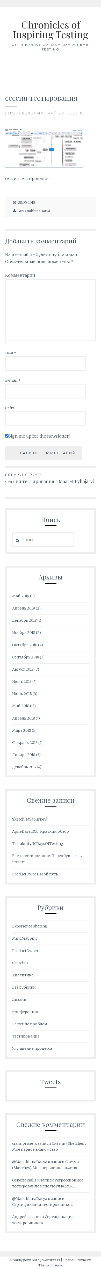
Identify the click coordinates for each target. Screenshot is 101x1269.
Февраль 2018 (25, 742)
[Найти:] (43, 540)
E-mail (13, 380)
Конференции (26, 1012)
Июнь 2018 (22, 693)
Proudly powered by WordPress (35, 1260)
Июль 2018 (22, 681)
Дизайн (19, 999)
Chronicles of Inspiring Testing (50, 29)
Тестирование (26, 1036)
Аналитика (22, 975)
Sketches (20, 963)
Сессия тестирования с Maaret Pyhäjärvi (49, 478)
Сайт (9, 408)
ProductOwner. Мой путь (35, 874)
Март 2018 (21, 730)
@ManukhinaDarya (34, 211)
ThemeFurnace (50, 1265)
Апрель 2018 (23, 718)
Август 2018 (23, 669)
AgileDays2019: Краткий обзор (40, 831)
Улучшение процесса (32, 1048)
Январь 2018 (23, 754)
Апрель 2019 (23, 608)
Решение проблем (29, 1024)
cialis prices (23, 1143)
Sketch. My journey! (29, 819)
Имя (10, 353)
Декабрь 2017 (24, 767)
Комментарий (20, 275)
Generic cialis (24, 1180)
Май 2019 (20, 596)
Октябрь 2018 (24, 645)
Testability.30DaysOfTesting (37, 843)
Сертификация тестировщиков (42, 1204)
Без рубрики (24, 987)
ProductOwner (25, 950)
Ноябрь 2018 (23, 632)
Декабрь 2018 (24, 620)
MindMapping (25, 938)
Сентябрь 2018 (25, 657)
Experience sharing (29, 926)
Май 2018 (20, 706)
